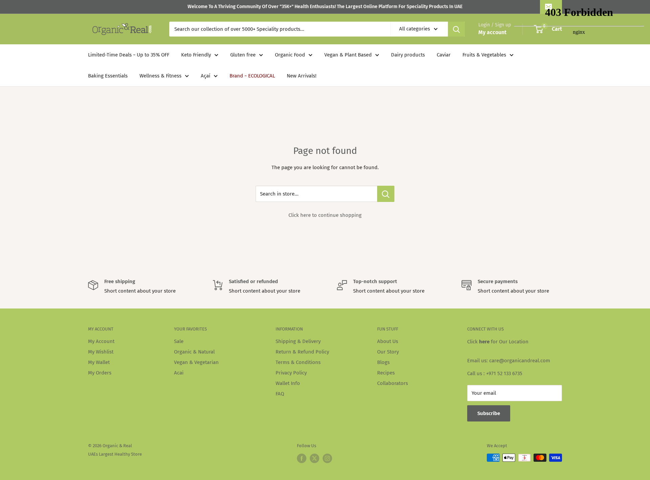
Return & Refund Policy (302, 352)
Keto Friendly (196, 55)
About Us (387, 341)
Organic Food (290, 55)
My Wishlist (100, 352)
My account (492, 32)
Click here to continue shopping (325, 215)
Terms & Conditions (298, 362)
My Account (101, 341)
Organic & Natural (194, 352)
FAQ (280, 394)
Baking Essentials (108, 76)
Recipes (386, 373)
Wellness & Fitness (160, 76)
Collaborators (392, 383)
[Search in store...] (385, 194)
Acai (178, 373)
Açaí (205, 76)
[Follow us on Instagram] (327, 458)
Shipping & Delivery (298, 341)
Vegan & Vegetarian (196, 362)
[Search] (456, 29)
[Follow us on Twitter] (314, 458)
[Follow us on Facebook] (301, 458)
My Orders (99, 373)
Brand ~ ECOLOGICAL (252, 76)
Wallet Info (288, 383)
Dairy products (408, 55)
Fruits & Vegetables (484, 55)
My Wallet (99, 362)
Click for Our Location (497, 342)
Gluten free (243, 55)
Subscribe (488, 413)
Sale (178, 341)
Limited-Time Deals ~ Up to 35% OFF (128, 55)
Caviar (444, 55)
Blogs (383, 362)
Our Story (388, 352)
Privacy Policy (291, 373)
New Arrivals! (302, 76)
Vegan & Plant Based (348, 55)
